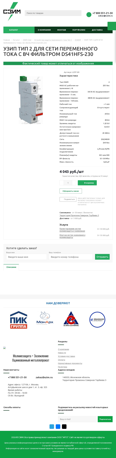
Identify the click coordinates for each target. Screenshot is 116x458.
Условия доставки (66, 356)
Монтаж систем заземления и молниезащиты (72, 236)
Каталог (13, 30)
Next (111, 322)
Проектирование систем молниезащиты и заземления (72, 230)
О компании (44, 30)
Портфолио (78, 30)
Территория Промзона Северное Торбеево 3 (79, 215)
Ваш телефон (55, 252)
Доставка (97, 30)
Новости (62, 353)
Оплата (61, 360)
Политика (62, 367)
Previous (5, 322)
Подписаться (105, 419)
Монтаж (61, 30)
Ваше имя (10, 252)
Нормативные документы (70, 363)
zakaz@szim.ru (105, 16)
